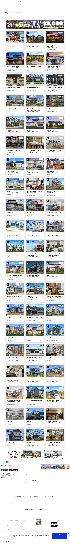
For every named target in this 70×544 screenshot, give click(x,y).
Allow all (59, 534)
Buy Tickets (3, 477)
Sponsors (24, 3)
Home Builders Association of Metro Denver (32, 1)
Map (11, 3)
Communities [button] (15, 3)
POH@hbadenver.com (10, 529)
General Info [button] (20, 3)
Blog (22, 527)
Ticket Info (22, 523)
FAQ (22, 524)
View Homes (8, 3)
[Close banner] (68, 533)
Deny (59, 537)
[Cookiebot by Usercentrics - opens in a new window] (6, 542)
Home (22, 519)
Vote (27, 3)
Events (22, 526)
